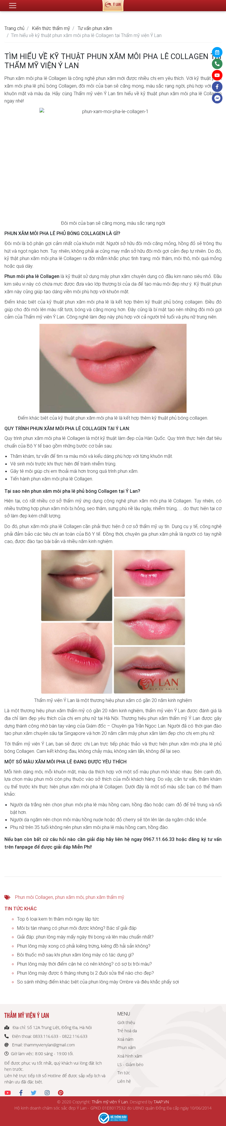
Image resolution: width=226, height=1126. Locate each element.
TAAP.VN (161, 1102)
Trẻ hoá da (127, 1030)
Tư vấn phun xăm (95, 28)
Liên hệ (124, 1081)
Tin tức (123, 1072)
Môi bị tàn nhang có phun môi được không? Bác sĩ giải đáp (77, 928)
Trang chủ (14, 28)
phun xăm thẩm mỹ (105, 897)
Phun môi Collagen (34, 897)
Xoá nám (125, 1039)
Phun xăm (126, 1047)
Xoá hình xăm (129, 1056)
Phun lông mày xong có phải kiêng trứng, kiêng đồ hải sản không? (83, 946)
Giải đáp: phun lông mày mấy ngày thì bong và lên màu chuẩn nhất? (85, 937)
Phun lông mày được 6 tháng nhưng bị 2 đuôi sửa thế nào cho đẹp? (85, 973)
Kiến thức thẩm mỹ (51, 28)
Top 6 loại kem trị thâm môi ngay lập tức (58, 919)
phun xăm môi (69, 897)
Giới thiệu (126, 1022)
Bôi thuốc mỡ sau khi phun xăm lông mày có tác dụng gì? (75, 955)
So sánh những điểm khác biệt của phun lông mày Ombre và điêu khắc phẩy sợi (98, 982)
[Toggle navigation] (13, 5)
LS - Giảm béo (130, 1064)
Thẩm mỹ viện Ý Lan (110, 1102)
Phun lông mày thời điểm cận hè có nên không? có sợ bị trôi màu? (84, 964)
